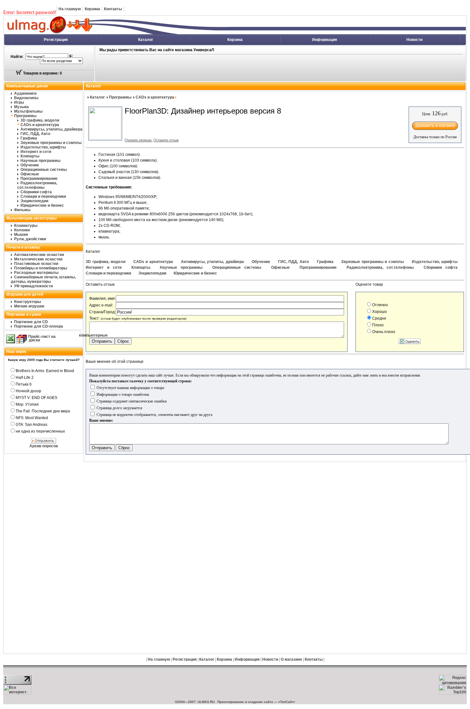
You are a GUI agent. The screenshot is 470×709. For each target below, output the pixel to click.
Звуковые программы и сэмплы (51, 142)
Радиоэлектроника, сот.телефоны (37, 185)
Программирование (39, 178)
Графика (28, 138)
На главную (70, 9)
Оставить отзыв (166, 140)
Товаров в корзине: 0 (42, 73)
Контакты (113, 9)
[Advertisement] (229, 68)
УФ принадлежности (33, 286)
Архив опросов (43, 446)
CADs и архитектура (39, 125)
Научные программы (40, 160)
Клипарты (29, 156)
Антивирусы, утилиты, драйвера (51, 129)
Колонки (22, 230)
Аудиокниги (25, 93)
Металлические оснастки (38, 259)
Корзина (92, 9)
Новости (414, 39)
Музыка (21, 107)
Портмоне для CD (31, 322)
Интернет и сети (35, 151)
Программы (25, 116)
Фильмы (22, 210)
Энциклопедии (34, 201)
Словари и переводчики (43, 196)
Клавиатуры (25, 225)
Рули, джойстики (30, 239)
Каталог (145, 39)
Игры (19, 102)
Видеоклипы (26, 98)
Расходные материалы (36, 272)
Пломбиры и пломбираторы (40, 268)
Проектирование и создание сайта (245, 702)
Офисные (29, 174)
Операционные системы (43, 169)
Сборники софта (36, 192)
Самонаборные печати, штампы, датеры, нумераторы (43, 279)
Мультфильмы (28, 111)
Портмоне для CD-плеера (38, 326)
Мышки (21, 234)
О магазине (291, 659)
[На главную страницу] (120, 33)
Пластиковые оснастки (36, 263)
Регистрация (56, 39)
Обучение (29, 165)
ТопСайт (286, 702)
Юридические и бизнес (42, 205)
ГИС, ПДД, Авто (35, 133)
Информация (324, 39)
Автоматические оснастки (39, 254)
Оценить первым (138, 140)
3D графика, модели (39, 120)
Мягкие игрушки (29, 306)
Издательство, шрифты (43, 147)
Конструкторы (27, 301)
